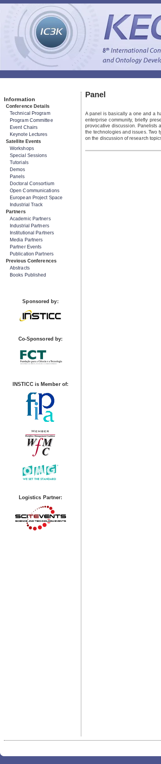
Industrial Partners (29, 225)
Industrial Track (26, 204)
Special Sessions (28, 155)
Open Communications (34, 190)
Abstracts (20, 268)
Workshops (22, 148)
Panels (17, 176)
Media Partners (26, 240)
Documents (12, 88)
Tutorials (19, 162)
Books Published (28, 275)
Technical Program (30, 113)
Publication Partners (32, 254)
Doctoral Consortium (32, 183)
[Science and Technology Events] (40, 529)
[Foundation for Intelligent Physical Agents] (40, 420)
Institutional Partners (32, 233)
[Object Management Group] (40, 478)
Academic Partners (30, 218)
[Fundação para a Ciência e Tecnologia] (40, 365)
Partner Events (25, 247)
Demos (17, 169)
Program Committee (31, 120)
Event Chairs (24, 127)
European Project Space (36, 197)
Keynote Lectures (29, 134)
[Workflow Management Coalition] (40, 456)
